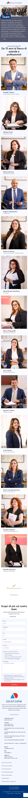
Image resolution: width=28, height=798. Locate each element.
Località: (6, 722)
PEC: (5, 751)
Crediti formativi (5, 778)
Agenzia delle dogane (7, 775)
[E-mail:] (3, 747)
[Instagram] (14, 796)
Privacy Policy (7, 681)
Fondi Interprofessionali (7, 772)
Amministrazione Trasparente (9, 781)
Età (4, 633)
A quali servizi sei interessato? (10, 651)
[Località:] (3, 723)
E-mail (4, 639)
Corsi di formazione (6, 768)
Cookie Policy (18, 793)
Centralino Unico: (9, 718)
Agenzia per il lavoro (7, 762)
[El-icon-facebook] (10, 796)
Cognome (5, 627)
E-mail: (6, 747)
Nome (4, 621)
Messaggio (5, 661)
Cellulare (5, 645)
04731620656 (15, 787)
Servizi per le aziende (7, 765)
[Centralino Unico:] (3, 719)
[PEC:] (3, 751)
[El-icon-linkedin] (17, 796)
